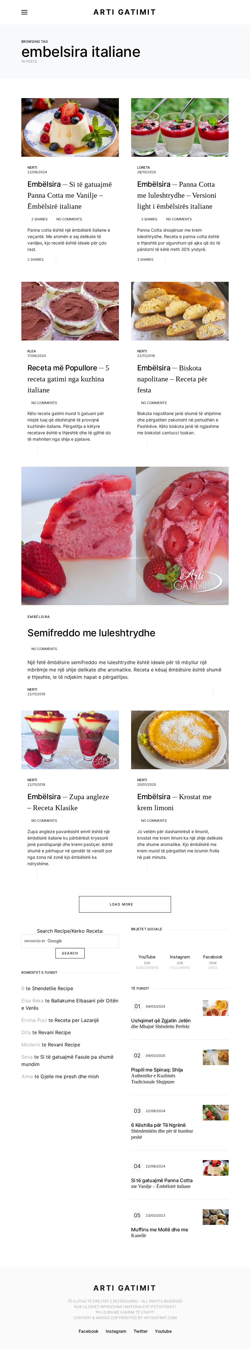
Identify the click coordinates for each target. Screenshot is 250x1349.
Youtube (163, 1331)
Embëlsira (38, 617)
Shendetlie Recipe (52, 988)
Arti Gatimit (124, 12)
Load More (121, 904)
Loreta (143, 167)
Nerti (32, 167)
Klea (31, 351)
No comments (69, 219)
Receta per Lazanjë (77, 1020)
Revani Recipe (54, 1032)
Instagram (116, 1331)
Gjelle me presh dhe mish (70, 1076)
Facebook (88, 1331)
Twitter (141, 1331)
